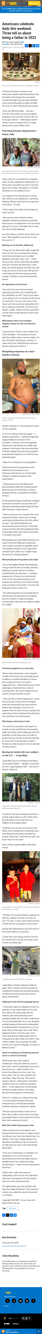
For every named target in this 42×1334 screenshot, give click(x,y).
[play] (3, 1331)
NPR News (12, 1208)
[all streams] (39, 1331)
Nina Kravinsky (9, 1237)
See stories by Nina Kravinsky (14, 1246)
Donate (35, 3)
